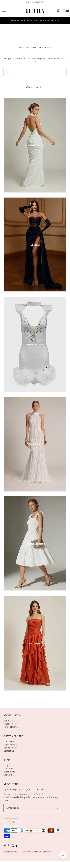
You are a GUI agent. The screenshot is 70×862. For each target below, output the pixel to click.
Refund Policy (10, 751)
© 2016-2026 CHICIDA (14, 855)
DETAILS (46, 23)
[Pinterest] (8, 849)
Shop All (7, 768)
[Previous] (5, 22)
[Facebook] (5, 849)
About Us (8, 724)
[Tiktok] (17, 849)
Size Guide (8, 744)
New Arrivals (9, 772)
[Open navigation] (4, 11)
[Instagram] (13, 849)
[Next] (64, 22)
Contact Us (8, 754)
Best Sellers (9, 775)
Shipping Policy (10, 748)
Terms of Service (11, 730)
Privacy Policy (10, 727)
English (11, 825)
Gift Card (7, 778)
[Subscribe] (56, 811)
